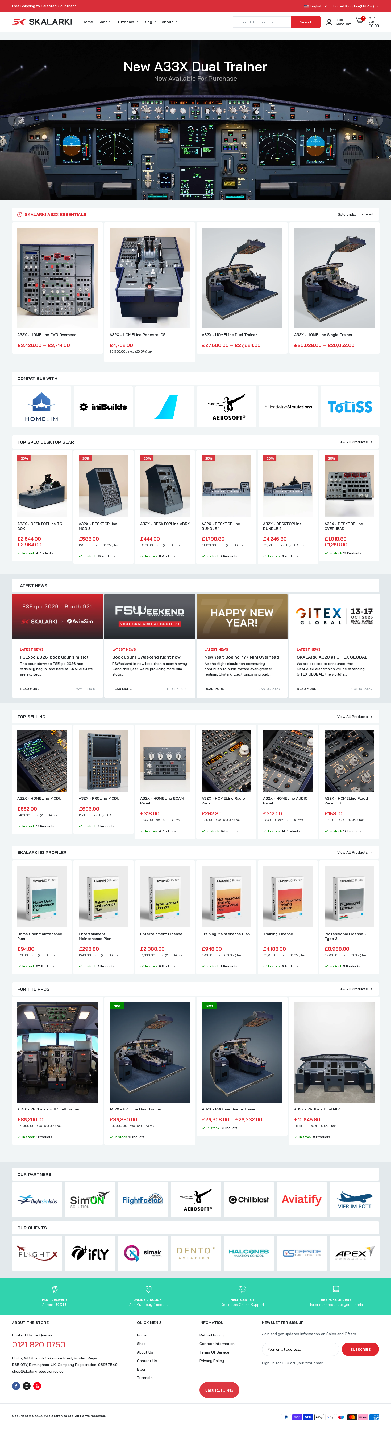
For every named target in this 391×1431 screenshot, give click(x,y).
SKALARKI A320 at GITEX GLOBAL (332, 657)
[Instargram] (27, 1386)
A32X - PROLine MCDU (99, 798)
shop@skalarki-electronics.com (39, 1371)
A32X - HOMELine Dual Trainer (229, 334)
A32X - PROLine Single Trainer (229, 1109)
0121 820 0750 (38, 1344)
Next (376, 119)
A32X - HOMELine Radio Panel (223, 801)
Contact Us (147, 1360)
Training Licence (278, 933)
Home (87, 21)
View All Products (352, 442)
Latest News (32, 649)
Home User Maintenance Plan (39, 936)
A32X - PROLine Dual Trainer (135, 1109)
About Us (145, 1352)
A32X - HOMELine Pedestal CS (137, 334)
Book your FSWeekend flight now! (147, 657)
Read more (29, 689)
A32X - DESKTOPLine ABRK (165, 523)
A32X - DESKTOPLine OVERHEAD (344, 526)
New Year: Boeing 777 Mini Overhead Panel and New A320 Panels (242, 659)
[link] (93, 236)
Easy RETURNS (219, 1390)
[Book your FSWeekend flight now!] (149, 616)
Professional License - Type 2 (345, 936)
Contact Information (217, 1343)
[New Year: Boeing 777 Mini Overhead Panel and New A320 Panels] (242, 616)
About (168, 21)
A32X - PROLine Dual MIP (317, 1109)
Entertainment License (161, 933)
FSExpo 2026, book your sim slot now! (54, 659)
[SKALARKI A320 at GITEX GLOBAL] (334, 616)
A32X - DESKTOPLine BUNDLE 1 (221, 526)
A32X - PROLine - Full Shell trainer (48, 1109)
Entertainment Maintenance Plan (95, 936)
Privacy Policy (211, 1360)
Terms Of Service (214, 1352)
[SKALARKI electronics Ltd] (42, 22)
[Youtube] (37, 1386)
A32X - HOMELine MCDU (39, 798)
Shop (103, 21)
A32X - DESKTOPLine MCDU (98, 526)
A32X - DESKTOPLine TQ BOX (39, 526)
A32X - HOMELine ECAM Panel (162, 801)
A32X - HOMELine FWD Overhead (47, 334)
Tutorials (126, 21)
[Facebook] (16, 1386)
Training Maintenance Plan (226, 933)
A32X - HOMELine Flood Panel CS (346, 801)
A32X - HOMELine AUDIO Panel (285, 801)
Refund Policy (211, 1335)
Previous (14, 119)
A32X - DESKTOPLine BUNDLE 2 (282, 526)
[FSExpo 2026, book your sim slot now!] (57, 616)
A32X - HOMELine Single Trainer (323, 334)
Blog (148, 21)
